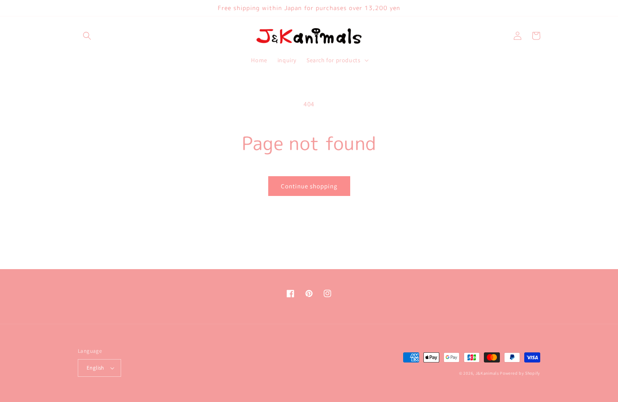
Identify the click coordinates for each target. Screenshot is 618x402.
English (95, 367)
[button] (87, 35)
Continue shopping (309, 186)
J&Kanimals (487, 373)
